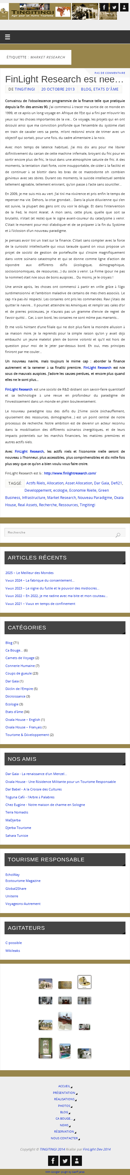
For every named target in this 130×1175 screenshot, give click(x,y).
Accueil (64, 1086)
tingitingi (25, 89)
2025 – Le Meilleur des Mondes (29, 572)
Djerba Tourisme (18, 827)
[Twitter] (114, 7)
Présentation (64, 1093)
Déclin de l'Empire (19, 688)
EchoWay (12, 874)
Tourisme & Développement (27, 734)
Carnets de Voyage (19, 657)
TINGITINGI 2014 (52, 1149)
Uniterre (11, 896)
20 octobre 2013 (58, 89)
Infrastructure (33, 497)
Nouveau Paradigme (95, 497)
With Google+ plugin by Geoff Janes (65, 1171)
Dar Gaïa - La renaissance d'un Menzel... (36, 773)
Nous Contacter (64, 1138)
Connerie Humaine (20, 665)
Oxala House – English (22, 719)
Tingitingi (87, 504)
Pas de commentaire (110, 72)
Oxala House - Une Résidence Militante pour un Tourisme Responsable (60, 781)
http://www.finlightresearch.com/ (70, 473)
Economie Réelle (82, 490)
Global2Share (15, 888)
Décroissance (15, 696)
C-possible (13, 942)
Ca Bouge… (14, 650)
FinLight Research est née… (64, 79)
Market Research (61, 497)
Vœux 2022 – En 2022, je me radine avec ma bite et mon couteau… (56, 595)
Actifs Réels (35, 483)
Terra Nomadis (16, 812)
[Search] (118, 535)
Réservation (64, 1132)
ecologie (60, 490)
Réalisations (64, 1099)
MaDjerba (13, 820)
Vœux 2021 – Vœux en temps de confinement (40, 603)
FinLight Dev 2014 (96, 1149)
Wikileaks (12, 950)
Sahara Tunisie (16, 835)
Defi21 (116, 483)
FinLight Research (98, 367)
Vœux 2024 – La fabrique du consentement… (40, 580)
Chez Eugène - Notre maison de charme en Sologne (45, 804)
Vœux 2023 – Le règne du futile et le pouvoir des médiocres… (52, 588)
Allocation (55, 483)
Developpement (37, 490)
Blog (86, 89)
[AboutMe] (124, 7)
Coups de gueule (18, 673)
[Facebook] (104, 7)
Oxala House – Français (23, 727)
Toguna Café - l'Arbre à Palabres (29, 797)
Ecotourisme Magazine (23, 880)
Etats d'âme (106, 89)
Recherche (48, 504)
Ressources (68, 504)
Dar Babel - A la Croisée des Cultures (33, 789)
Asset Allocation (78, 483)
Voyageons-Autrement (23, 903)
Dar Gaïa (101, 483)
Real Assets (27, 504)
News (64, 1125)
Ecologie (11, 704)
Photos (64, 1106)
